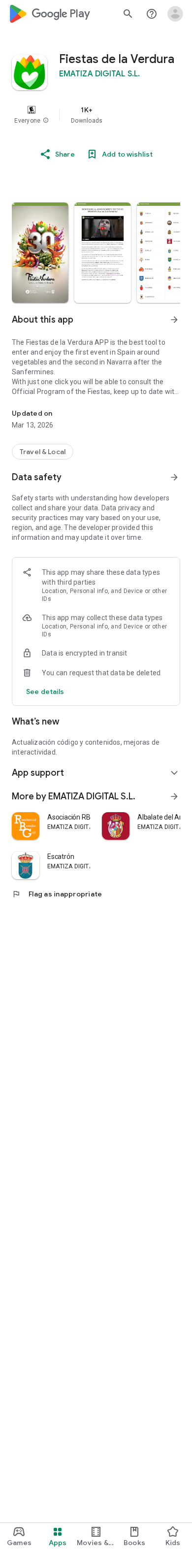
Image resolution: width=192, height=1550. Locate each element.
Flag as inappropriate (57, 894)
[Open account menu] (175, 14)
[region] (96, 115)
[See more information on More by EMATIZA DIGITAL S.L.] (174, 796)
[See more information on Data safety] (174, 477)
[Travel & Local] (42, 451)
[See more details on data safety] (45, 691)
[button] (46, 120)
